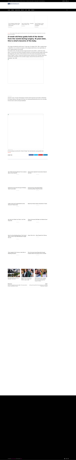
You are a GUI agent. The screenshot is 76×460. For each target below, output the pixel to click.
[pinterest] (64, 1)
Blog (21, 388)
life (13, 38)
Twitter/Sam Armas (10, 145)
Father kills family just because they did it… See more (13, 262)
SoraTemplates (13, 388)
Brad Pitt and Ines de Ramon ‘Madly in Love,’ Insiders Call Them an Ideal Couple (26, 262)
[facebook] (64, 388)
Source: (9, 148)
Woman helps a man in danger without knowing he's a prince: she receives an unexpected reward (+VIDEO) (40, 263)
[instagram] (66, 1)
